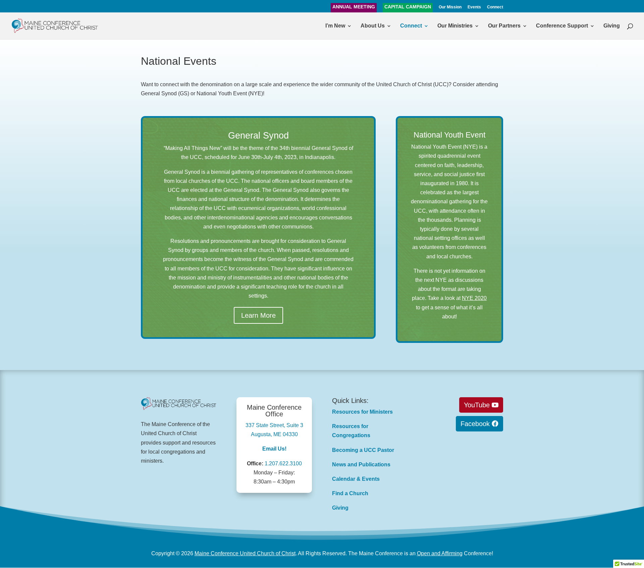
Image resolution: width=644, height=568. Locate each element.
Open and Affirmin (438, 553)
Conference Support (562, 26)
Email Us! (274, 449)
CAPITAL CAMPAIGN (407, 7)
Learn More (258, 315)
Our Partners (504, 26)
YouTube (477, 405)
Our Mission (450, 7)
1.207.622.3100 (283, 463)
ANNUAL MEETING (353, 7)
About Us (373, 26)
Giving (611, 26)
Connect (495, 7)
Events (474, 7)
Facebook (475, 423)
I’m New (335, 26)
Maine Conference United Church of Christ (245, 553)
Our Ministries (455, 26)
